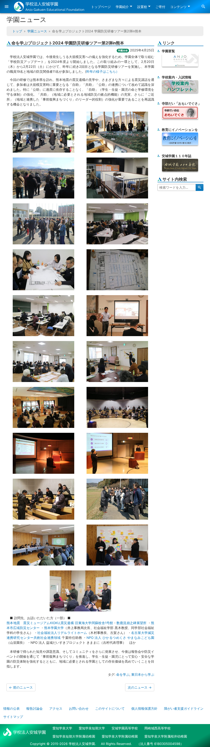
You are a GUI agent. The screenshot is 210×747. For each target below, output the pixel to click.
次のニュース (140, 687)
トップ (17, 31)
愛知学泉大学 (62, 728)
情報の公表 (11, 708)
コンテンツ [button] (178, 7)
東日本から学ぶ (142, 674)
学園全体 (123, 50)
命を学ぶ (122, 674)
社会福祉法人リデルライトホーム (62, 633)
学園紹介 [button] (122, 7)
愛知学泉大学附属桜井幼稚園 (165, 736)
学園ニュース (37, 31)
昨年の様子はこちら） (102, 71)
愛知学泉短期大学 (92, 728)
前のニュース (21, 687)
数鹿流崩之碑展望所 (131, 623)
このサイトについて (110, 708)
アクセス (55, 708)
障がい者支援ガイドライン (183, 708)
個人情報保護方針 (144, 708)
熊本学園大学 (54, 628)
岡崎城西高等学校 (157, 728)
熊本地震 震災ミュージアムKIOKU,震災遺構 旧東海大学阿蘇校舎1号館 (60, 623)
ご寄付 (160, 7)
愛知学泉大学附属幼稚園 (120, 736)
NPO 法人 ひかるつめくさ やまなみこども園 (120, 638)
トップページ (101, 7)
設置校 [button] (142, 7)
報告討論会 (34, 708)
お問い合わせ (79, 708)
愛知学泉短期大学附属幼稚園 (73, 736)
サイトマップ (13, 717)
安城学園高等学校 (125, 728)
